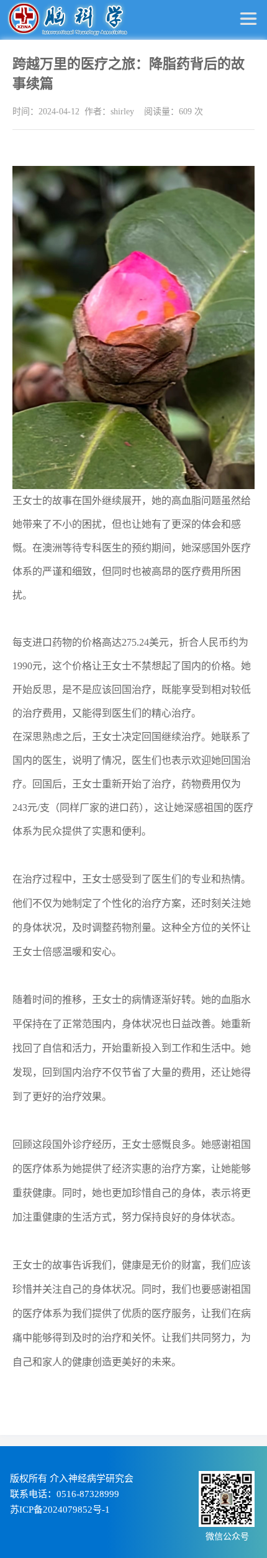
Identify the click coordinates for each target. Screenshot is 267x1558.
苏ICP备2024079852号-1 (60, 1509)
